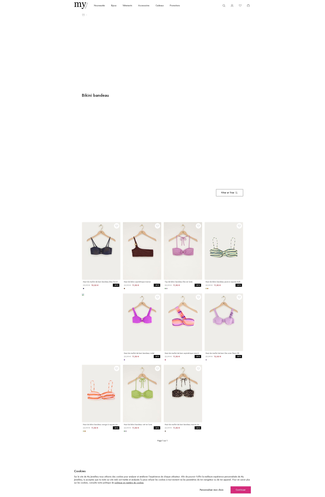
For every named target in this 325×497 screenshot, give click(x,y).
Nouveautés (99, 5)
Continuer (241, 489)
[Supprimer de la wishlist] (116, 226)
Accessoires (143, 5)
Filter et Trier (227, 192)
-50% (116, 285)
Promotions (175, 5)
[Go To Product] (101, 251)
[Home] (83, 14)
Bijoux (114, 5)
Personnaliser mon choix (211, 489)
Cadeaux (160, 5)
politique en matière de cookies (129, 482)
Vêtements (127, 5)
